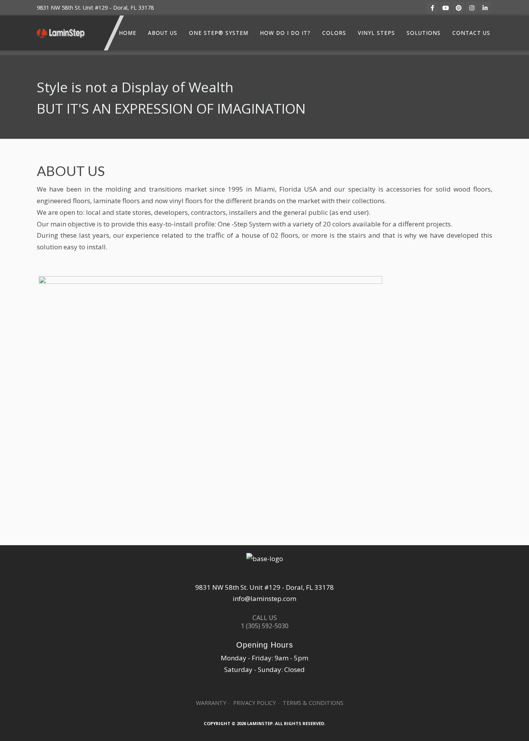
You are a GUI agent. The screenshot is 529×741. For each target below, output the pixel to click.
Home (127, 32)
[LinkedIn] (485, 8)
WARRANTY (211, 702)
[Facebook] (432, 8)
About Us (162, 32)
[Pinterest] (458, 8)
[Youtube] (445, 8)
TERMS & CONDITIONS (313, 702)
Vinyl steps (376, 32)
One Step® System (218, 32)
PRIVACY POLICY (254, 702)
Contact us (471, 32)
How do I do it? (285, 32)
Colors (334, 32)
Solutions (424, 32)
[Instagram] (471, 8)
